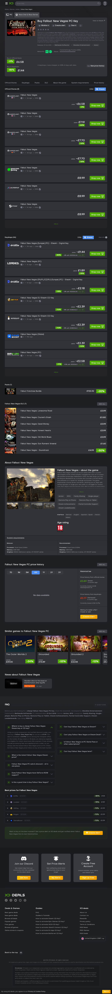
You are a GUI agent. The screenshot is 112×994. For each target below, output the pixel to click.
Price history (99, 83)
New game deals (11, 915)
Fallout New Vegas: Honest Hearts (36, 431)
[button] (6, 3)
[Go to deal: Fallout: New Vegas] (56, 101)
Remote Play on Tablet (88, 500)
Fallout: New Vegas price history (21, 748)
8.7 (50, 51)
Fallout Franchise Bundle (31, 391)
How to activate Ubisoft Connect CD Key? (52, 927)
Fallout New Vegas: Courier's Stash (36, 417)
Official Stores (11, 83)
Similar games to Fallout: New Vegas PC (27, 631)
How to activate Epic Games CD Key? (50, 921)
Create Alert (89, 617)
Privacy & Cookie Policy (36, 991)
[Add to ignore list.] (81, 25)
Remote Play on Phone (67, 500)
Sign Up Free (88, 878)
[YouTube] (15, 900)
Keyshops (25, 83)
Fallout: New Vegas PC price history (24, 565)
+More (56, 224)
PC (44, 745)
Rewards (83, 918)
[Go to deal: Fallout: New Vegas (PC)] (56, 267)
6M (35, 572)
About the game (59, 83)
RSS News (84, 927)
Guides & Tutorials (43, 915)
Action (96, 45)
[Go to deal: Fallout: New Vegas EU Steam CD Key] (56, 303)
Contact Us (84, 915)
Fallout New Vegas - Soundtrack (35, 450)
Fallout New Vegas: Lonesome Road (36, 411)
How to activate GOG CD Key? (47, 924)
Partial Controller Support (88, 504)
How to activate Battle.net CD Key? (49, 933)
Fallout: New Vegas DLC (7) (15, 404)
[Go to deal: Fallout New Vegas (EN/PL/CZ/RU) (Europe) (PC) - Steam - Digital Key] (56, 285)
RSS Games (84, 930)
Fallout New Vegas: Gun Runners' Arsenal (38, 444)
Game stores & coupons (14, 930)
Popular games (10, 921)
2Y (51, 572)
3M (27, 572)
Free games (9, 924)
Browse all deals (11, 918)
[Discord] (20, 900)
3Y (59, 572)
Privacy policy (85, 921)
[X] (25, 900)
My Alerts (56, 878)
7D (11, 572)
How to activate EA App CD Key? (48, 930)
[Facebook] (6, 900)
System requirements (80, 83)
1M (19, 572)
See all (102, 404)
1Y (44, 572)
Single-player (93, 496)
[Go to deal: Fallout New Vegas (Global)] (56, 340)
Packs (37, 83)
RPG (68, 496)
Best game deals (11, 912)
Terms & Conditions (87, 924)
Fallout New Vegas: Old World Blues (36, 437)
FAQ (37, 912)
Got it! (106, 991)
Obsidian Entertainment (81, 45)
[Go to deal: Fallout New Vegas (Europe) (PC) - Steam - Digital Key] (56, 249)
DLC (46, 83)
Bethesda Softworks (62, 45)
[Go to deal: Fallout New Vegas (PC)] (56, 358)
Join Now (24, 878)
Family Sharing (79, 496)
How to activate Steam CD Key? (48, 918)
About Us (83, 912)
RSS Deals (84, 933)
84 (47, 51)
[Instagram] (11, 900)
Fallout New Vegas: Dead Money (35, 424)
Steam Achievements (67, 504)
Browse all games (11, 927)
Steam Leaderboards (67, 508)
